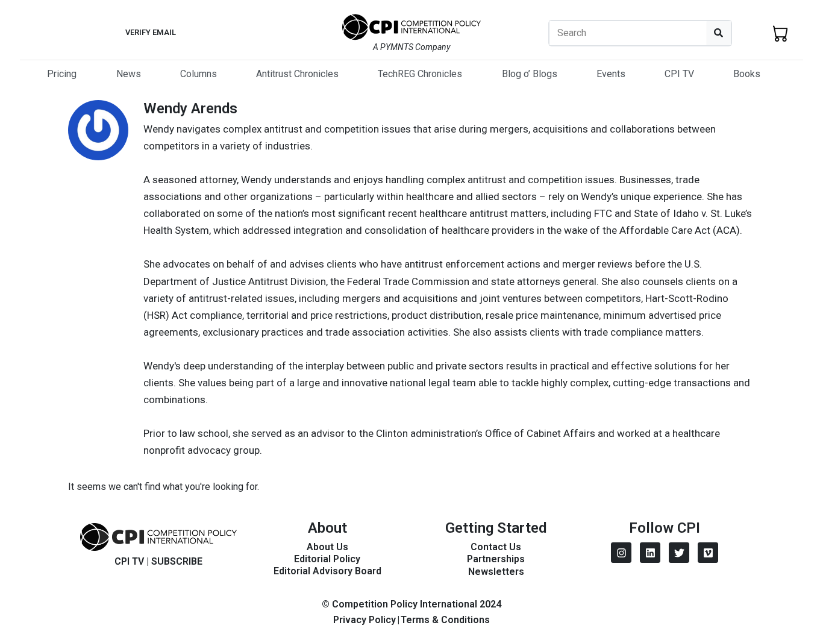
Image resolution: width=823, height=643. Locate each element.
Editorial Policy (327, 559)
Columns (198, 74)
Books (746, 74)
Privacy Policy (364, 620)
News (128, 74)
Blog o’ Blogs (529, 74)
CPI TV (679, 74)
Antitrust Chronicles (297, 74)
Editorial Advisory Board (327, 571)
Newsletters (496, 571)
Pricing (62, 74)
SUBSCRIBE (176, 561)
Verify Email (150, 32)
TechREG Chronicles (420, 74)
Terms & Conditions (445, 620)
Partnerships (496, 559)
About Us (327, 547)
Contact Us (496, 547)
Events (610, 74)
